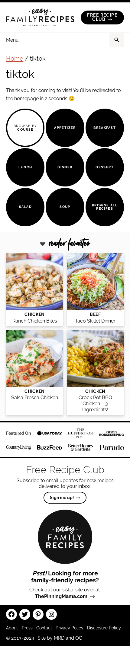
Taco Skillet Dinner (95, 321)
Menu (12, 40)
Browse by (25, 127)
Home (14, 58)
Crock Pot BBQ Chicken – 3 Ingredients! (95, 403)
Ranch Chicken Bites (34, 321)
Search (116, 40)
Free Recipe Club (102, 17)
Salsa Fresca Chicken (34, 397)
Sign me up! (62, 497)
